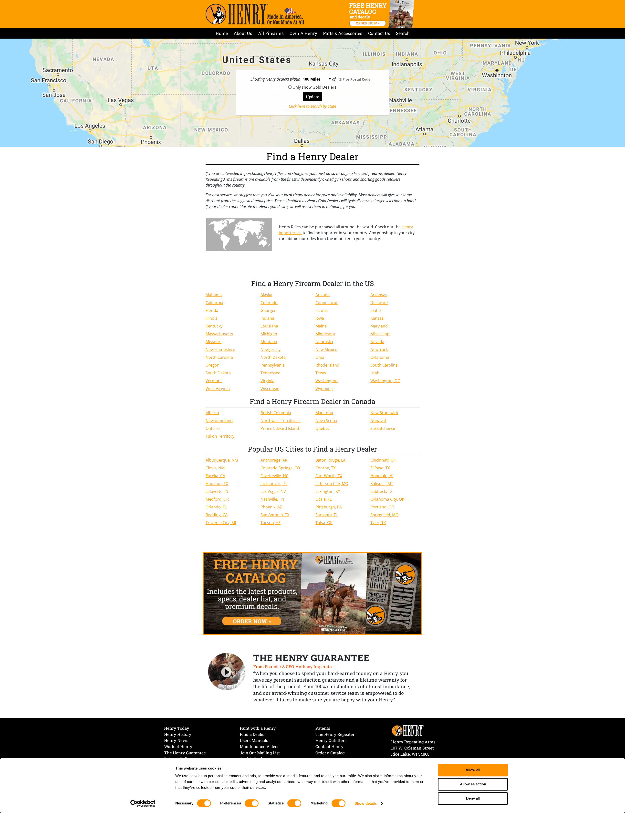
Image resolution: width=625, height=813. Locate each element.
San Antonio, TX (274, 514)
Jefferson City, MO (331, 483)
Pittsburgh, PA (328, 507)
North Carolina (219, 357)
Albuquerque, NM (222, 460)
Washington (326, 380)
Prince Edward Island (279, 428)
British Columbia (275, 412)
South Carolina (384, 365)
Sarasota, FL (326, 514)
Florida (212, 310)
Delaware (379, 302)
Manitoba (324, 412)
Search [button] (403, 33)
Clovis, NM (215, 468)
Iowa (319, 318)
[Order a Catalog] (312, 593)
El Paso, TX (380, 468)
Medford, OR (217, 499)
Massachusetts (219, 334)
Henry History (177, 734)
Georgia (267, 310)
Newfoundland (219, 420)
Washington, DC (385, 380)
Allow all (473, 770)
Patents (322, 728)
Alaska (266, 294)
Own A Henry (303, 33)
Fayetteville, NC (274, 475)
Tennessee (270, 373)
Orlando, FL (216, 507)
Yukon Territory (220, 436)
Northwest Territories (280, 420)
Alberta (212, 412)
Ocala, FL (323, 499)
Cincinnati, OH (383, 460)
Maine (321, 326)
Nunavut (378, 420)
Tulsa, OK (324, 522)
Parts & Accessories (342, 33)
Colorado (269, 302)
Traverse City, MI (221, 522)
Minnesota (325, 334)
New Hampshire (220, 349)
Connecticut (326, 302)
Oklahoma (379, 357)
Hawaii (321, 310)
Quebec (322, 428)
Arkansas (378, 294)
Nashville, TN (272, 499)
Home (222, 33)
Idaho (375, 310)
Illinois (211, 318)
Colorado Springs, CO (280, 468)
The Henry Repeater (334, 734)
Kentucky (214, 326)
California (214, 302)
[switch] (252, 803)
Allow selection (473, 784)
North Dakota (273, 357)
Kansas (377, 318)
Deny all (473, 798)
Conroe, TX (325, 468)
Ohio (319, 357)
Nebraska (324, 341)
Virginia (267, 380)
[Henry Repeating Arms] (255, 14)
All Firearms (271, 33)
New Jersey (270, 349)
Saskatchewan (383, 428)
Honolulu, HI (381, 475)
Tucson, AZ (270, 522)
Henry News (176, 740)
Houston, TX (217, 483)
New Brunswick (384, 412)
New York (379, 349)
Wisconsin (269, 388)
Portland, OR (382, 507)
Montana (268, 341)
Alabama (214, 294)
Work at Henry (178, 746)
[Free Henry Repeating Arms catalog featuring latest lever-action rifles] (382, 14)
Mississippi (380, 334)
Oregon (212, 365)
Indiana (267, 318)
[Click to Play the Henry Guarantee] (227, 672)
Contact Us (379, 33)
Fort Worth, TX (328, 475)
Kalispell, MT (381, 483)
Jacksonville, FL (273, 483)
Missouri (213, 341)
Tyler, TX (378, 522)
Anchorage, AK (273, 460)
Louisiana (269, 326)
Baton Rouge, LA (330, 460)
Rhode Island (327, 365)
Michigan (268, 334)
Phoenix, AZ (271, 507)
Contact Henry (329, 746)
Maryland (379, 326)
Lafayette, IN (217, 491)
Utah (374, 373)
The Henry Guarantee (185, 753)
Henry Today (176, 728)
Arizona (322, 294)
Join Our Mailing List (260, 753)
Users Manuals (254, 740)
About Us (243, 33)
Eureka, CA (215, 475)
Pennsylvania (272, 365)
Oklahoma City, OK (387, 499)
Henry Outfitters (330, 740)
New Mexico (326, 349)
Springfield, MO (384, 514)
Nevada (377, 341)
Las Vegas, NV (273, 491)
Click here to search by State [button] (312, 106)
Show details (365, 803)
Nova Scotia (326, 420)
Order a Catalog (329, 753)
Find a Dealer (252, 734)
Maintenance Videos (259, 746)
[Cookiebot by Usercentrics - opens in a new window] (143, 803)
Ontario (213, 428)
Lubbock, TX (381, 491)
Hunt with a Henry (258, 728)
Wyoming (324, 388)
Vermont (214, 380)
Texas (320, 373)
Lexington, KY (327, 491)
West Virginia (218, 388)
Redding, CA (217, 514)
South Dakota (218, 373)
